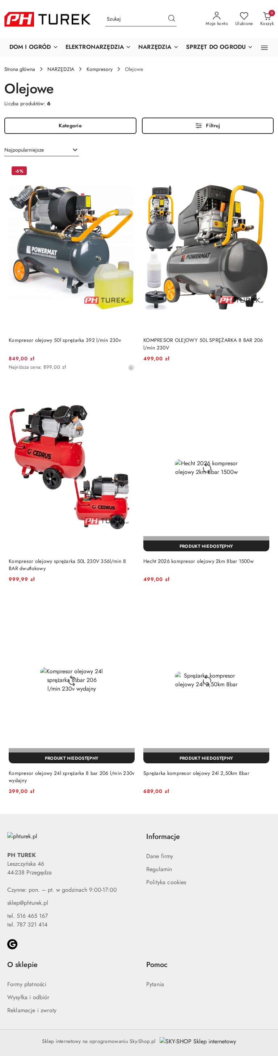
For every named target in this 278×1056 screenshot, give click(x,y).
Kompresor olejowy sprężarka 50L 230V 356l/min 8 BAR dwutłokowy (67, 564)
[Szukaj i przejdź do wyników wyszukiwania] (172, 19)
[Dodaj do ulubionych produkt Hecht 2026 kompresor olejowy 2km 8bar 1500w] (261, 392)
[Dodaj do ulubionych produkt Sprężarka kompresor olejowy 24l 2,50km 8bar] (261, 604)
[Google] (12, 944)
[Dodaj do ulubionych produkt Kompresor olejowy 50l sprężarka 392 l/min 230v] (126, 171)
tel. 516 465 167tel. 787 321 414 (27, 920)
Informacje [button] (163, 836)
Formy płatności (26, 984)
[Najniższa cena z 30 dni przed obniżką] (131, 367)
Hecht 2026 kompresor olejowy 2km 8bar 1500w (198, 561)
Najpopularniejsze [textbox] (24, 149)
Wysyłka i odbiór (28, 997)
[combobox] (41, 150)
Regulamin (159, 869)
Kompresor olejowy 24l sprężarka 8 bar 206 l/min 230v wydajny (72, 776)
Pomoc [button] (157, 964)
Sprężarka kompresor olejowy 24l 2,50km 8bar (196, 773)
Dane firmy (159, 856)
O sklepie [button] (22, 964)
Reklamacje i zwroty (31, 1010)
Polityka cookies (166, 882)
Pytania (155, 984)
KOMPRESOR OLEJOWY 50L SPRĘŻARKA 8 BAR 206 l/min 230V (203, 343)
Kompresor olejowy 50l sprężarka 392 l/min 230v (65, 340)
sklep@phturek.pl (27, 903)
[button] (33, 47)
